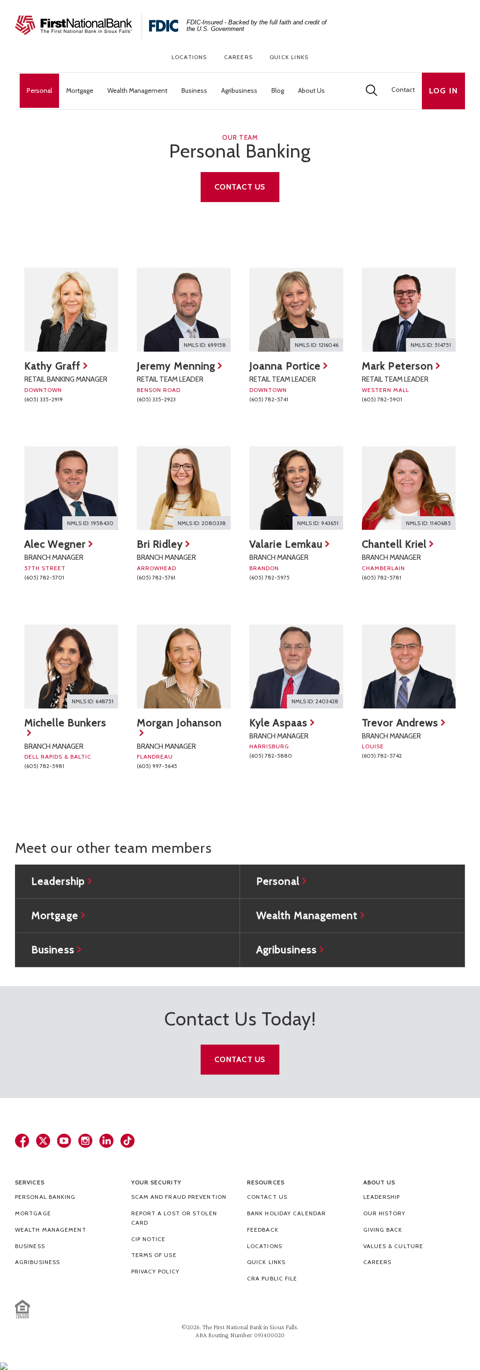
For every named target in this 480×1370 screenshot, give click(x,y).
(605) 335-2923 (156, 399)
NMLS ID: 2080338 (202, 523)
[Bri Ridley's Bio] (184, 488)
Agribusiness (37, 1261)
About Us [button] (311, 90)
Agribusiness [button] (239, 90)
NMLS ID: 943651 (317, 523)
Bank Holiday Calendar (286, 1213)
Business (30, 1246)
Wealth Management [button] (137, 90)
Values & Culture (393, 1246)
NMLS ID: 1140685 (428, 523)
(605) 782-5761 (156, 577)
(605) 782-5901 (382, 399)
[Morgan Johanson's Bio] (184, 666)
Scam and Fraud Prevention (179, 1196)
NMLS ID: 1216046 (316, 344)
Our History (384, 1213)
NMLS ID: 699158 (205, 344)
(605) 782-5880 (270, 755)
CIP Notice (148, 1238)
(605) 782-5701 (44, 577)
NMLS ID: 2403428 (315, 701)
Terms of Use (154, 1254)
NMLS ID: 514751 (431, 344)
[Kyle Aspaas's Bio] (296, 666)
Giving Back (383, 1229)
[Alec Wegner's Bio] (71, 488)
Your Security (156, 1182)
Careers (238, 56)
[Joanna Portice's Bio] (296, 310)
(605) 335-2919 (43, 399)
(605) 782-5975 (269, 577)
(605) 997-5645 (157, 765)
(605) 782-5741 (268, 399)
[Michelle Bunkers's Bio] (71, 666)
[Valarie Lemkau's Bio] (296, 488)
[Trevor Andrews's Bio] (409, 666)
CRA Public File (272, 1278)
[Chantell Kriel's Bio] (409, 488)
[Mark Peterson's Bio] (409, 310)
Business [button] (194, 90)
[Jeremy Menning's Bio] (184, 310)
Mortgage (33, 1213)
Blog (277, 90)
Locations (189, 56)
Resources (266, 1182)
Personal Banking (45, 1196)
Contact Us (240, 186)
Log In (443, 90)
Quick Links (289, 56)
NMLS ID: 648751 (92, 701)
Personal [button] (39, 90)
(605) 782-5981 (44, 765)
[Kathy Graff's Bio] (71, 310)
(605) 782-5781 (381, 577)
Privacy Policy (155, 1271)
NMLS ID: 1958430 (90, 523)
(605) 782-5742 (382, 755)
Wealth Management (50, 1229)
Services (30, 1182)
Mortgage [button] (79, 90)
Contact (403, 89)
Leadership (381, 1196)
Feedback (262, 1229)
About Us (379, 1182)
